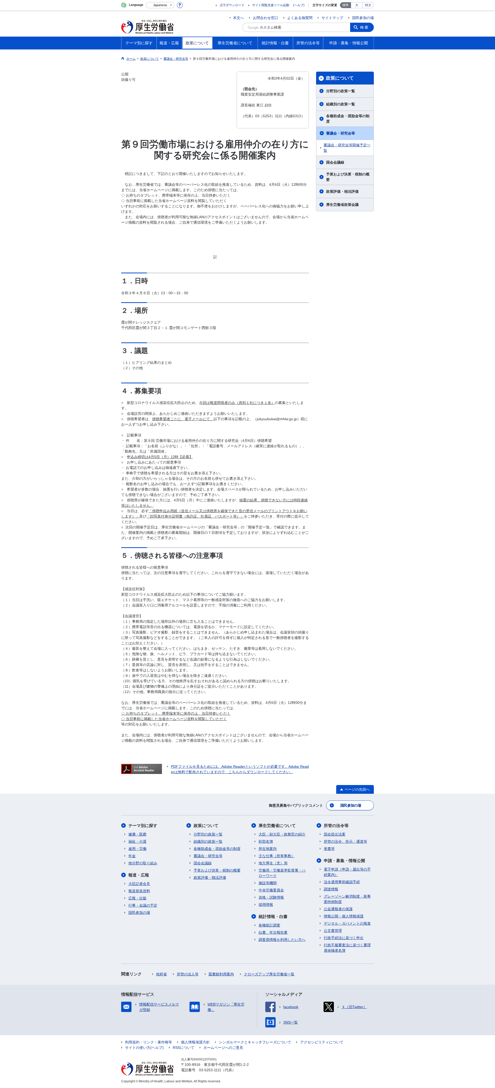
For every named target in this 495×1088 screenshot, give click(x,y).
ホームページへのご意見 (223, 1047)
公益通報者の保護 (338, 909)
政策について (340, 78)
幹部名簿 (266, 841)
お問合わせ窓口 (265, 18)
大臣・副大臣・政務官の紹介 (282, 834)
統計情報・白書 (273, 916)
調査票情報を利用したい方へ (282, 940)
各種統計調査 (269, 925)
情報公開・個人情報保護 (344, 916)
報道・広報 (138, 875)
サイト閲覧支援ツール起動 (270, 5)
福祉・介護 (137, 841)
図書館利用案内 (221, 974)
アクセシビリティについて (321, 1042)
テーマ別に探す (142, 825)
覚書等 (329, 849)
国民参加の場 (363, 18)
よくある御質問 (299, 18)
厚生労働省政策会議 (342, 205)
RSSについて (183, 1047)
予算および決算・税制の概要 (347, 177)
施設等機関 (268, 883)
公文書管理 (333, 931)
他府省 (161, 974)
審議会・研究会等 (340, 133)
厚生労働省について (277, 825)
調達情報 (331, 889)
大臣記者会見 (139, 884)
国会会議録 (335, 162)
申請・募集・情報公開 (344, 860)
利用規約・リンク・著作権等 (148, 1042)
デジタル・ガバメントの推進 (347, 923)
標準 (345, 5)
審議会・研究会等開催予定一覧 (347, 148)
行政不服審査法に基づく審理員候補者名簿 (347, 947)
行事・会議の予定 (142, 905)
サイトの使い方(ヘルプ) (144, 1047)
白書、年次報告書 (273, 932)
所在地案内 (268, 849)
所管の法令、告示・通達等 (345, 841)
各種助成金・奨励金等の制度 (347, 118)
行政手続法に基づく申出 (344, 938)
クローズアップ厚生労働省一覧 (269, 974)
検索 (364, 27)
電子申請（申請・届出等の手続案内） (347, 872)
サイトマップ (332, 18)
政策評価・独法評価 (342, 191)
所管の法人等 (188, 974)
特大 (368, 5)
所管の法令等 (336, 825)
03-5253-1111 (210, 1070)
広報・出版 (137, 898)
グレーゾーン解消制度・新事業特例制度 (347, 899)
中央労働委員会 (271, 890)
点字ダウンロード (232, 5)
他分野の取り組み (142, 863)
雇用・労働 (137, 849)
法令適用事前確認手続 (342, 882)
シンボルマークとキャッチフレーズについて (255, 1042)
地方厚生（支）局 (273, 863)
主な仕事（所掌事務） (277, 856)
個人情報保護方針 (195, 1042)
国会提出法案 (334, 834)
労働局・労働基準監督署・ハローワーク (282, 873)
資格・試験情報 (271, 897)
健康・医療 (137, 834)
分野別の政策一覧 (340, 91)
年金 (132, 856)
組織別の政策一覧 (340, 104)
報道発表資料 (139, 891)
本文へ (238, 18)
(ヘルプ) (298, 5)
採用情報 (266, 905)
